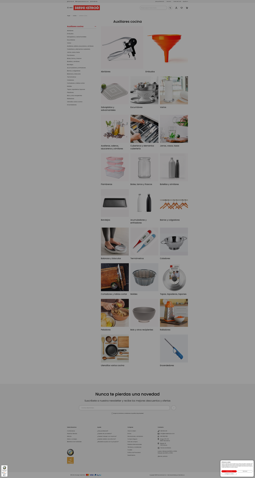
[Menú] (7, 466)
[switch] (4, 475)
